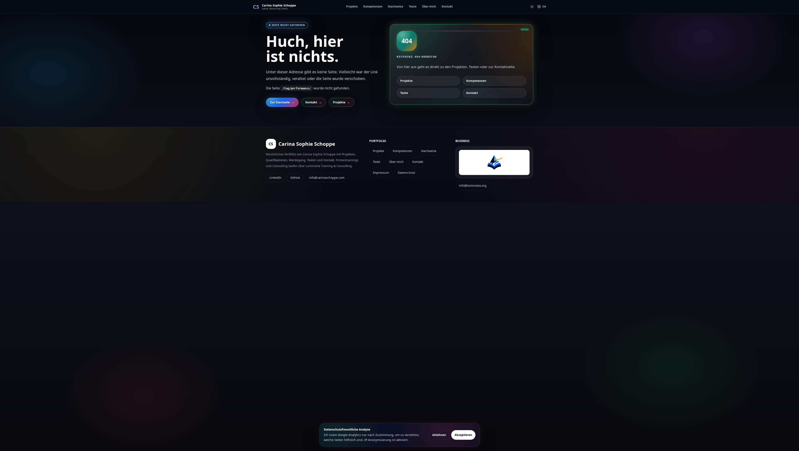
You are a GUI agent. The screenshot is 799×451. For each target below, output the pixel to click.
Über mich (429, 6)
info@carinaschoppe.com (326, 178)
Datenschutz (406, 173)
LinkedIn (275, 178)
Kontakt (447, 6)
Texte (413, 6)
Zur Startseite (282, 102)
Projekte (352, 6)
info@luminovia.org (473, 185)
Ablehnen (439, 435)
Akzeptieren (463, 435)
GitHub (295, 178)
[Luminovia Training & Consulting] (494, 162)
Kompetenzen (372, 6)
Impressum (381, 173)
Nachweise (395, 6)
